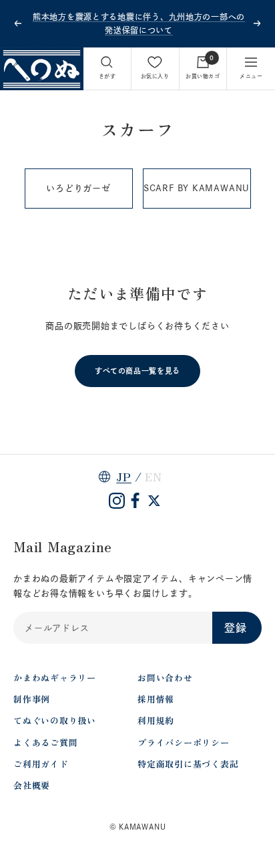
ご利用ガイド (41, 763)
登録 (235, 627)
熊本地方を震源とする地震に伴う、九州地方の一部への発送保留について (139, 23)
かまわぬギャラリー (54, 677)
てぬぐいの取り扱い (54, 720)
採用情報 (156, 699)
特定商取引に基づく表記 (188, 763)
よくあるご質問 (45, 742)
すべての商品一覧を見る (137, 370)
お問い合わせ (165, 677)
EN (153, 477)
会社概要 (31, 785)
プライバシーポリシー (184, 742)
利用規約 (156, 720)
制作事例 (31, 699)
